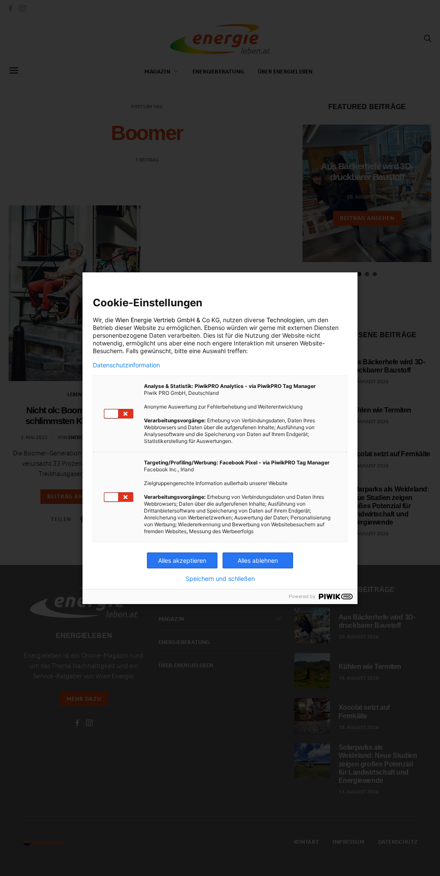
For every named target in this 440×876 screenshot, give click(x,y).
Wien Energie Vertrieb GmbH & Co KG (167, 320)
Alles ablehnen (258, 560)
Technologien (285, 320)
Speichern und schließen (220, 578)
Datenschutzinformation (126, 365)
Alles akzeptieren (182, 560)
